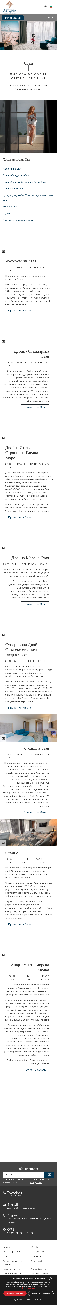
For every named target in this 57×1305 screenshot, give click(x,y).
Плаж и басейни (38, 1269)
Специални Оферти (40, 1274)
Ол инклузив (36, 1261)
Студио (7, 213)
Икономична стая (12, 168)
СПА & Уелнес (37, 1252)
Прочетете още (28, 1288)
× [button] (54, 1279)
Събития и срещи (12, 1274)
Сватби (34, 1247)
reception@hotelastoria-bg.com (22, 1208)
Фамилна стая (10, 206)
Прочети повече (19, 310)
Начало (6, 1247)
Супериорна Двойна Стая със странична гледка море (28, 197)
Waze (28, 1233)
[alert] (28, 1290)
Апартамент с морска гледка (18, 219)
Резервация (13, 17)
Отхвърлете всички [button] (41, 1293)
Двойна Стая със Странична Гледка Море (25, 182)
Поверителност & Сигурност (39, 1181)
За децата (35, 1256)
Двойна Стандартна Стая (16, 175)
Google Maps (13, 1233)
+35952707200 (14, 1196)
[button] (28, 1299)
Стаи (5, 1256)
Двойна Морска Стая (14, 188)
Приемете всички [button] (14, 1293)
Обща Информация (12, 1252)
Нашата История (12, 1269)
